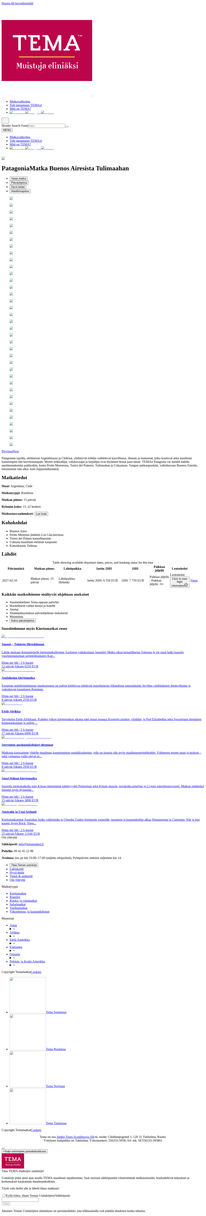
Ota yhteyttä (17, 879)
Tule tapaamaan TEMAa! (26, 105)
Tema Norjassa (55, 1086)
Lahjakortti (17, 869)
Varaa (194, 580)
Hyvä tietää (18, 186)
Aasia (13, 925)
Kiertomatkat (18, 893)
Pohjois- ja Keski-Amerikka (27, 961)
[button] (7, 451)
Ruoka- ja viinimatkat (23, 900)
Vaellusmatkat (18, 908)
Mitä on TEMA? (20, 108)
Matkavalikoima (20, 101)
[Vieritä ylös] (3, 1148)
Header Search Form (15, 125)
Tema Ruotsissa (56, 1049)
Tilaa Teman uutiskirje (24, 865)
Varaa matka (18, 178)
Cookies (36, 972)
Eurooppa (16, 947)
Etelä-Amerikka (20, 939)
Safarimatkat (18, 904)
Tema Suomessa (56, 1012)
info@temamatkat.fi (31, 844)
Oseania (15, 954)
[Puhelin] (47, 112)
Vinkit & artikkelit (21, 876)
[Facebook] (17, 112)
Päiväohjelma (19, 182)
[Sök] (66, 126)
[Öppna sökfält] (5, 120)
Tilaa (6, 1203)
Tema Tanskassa (56, 1123)
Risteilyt (15, 897)
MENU (7, 130)
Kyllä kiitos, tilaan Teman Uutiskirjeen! (31, 1195)
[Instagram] (33, 112)
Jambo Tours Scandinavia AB (75, 1137)
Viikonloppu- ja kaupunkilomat (29, 911)
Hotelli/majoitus (20, 191)
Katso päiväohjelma (22, 620)
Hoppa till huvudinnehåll (17, 3)
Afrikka (15, 932)
